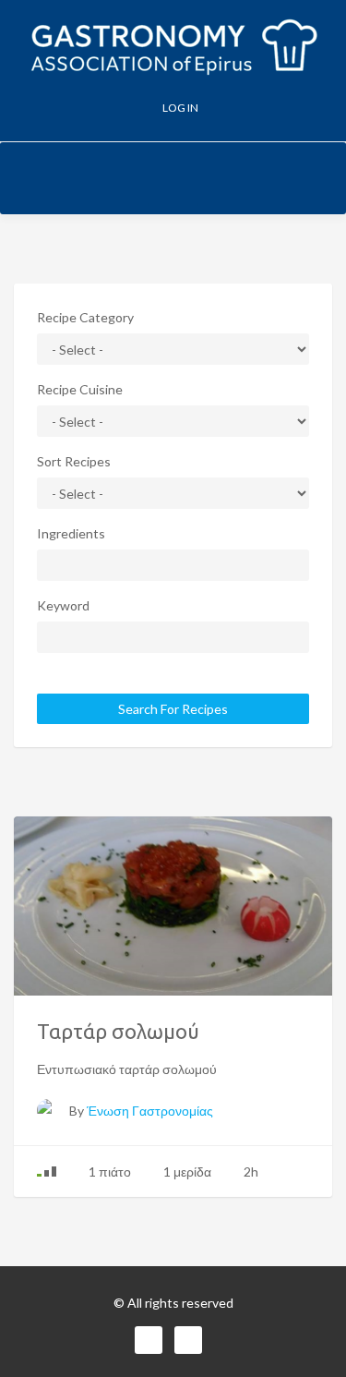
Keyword (63, 605)
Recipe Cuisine (80, 389)
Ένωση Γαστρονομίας (150, 1110)
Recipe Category (85, 317)
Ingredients (71, 533)
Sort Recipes (74, 461)
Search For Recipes (173, 709)
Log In (179, 108)
